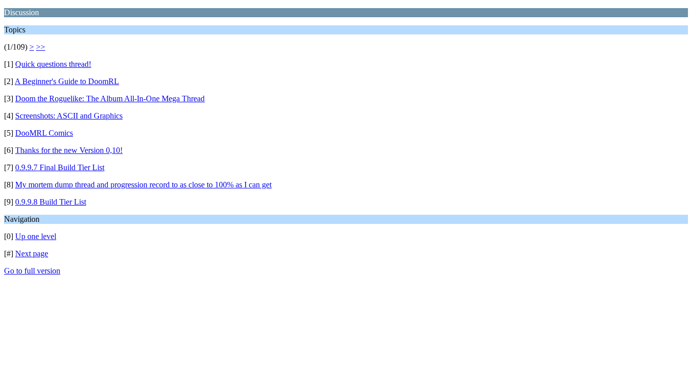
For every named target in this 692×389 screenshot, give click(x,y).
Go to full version (32, 270)
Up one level (35, 236)
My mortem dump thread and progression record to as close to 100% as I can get (143, 184)
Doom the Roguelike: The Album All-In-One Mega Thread (110, 98)
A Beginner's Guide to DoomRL (67, 81)
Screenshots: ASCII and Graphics (69, 115)
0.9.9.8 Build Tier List (50, 202)
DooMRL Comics (44, 133)
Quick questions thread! (53, 64)
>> (40, 47)
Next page (31, 253)
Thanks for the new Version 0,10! (69, 150)
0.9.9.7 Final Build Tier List (59, 167)
